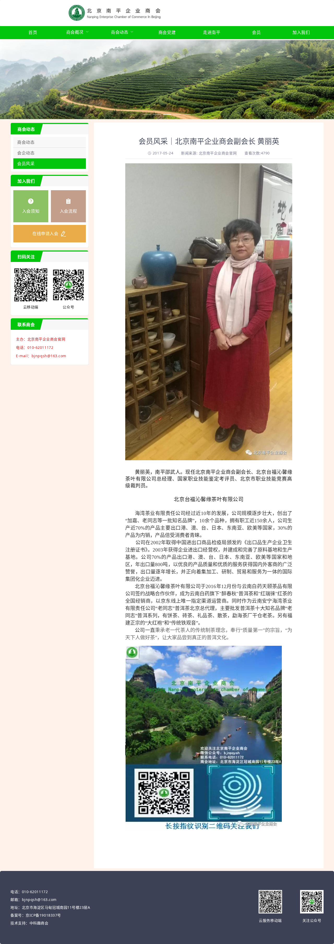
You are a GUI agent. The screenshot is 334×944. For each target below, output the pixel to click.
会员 (256, 32)
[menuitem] (32, 32)
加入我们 (301, 32)
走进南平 (211, 32)
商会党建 (167, 32)
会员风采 (25, 163)
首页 (32, 32)
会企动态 (25, 153)
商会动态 (25, 142)
